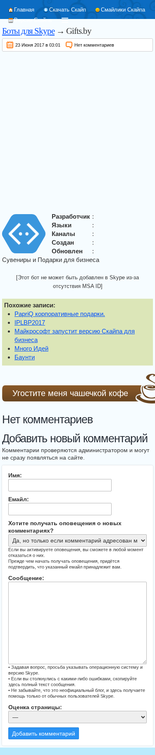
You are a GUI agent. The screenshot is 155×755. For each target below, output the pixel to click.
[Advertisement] (77, 130)
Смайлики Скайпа (123, 10)
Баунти (24, 357)
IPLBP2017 (29, 322)
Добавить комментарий (43, 733)
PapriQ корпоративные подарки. (59, 313)
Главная (24, 10)
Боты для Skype (28, 31)
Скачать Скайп (67, 10)
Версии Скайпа (33, 20)
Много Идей (31, 348)
